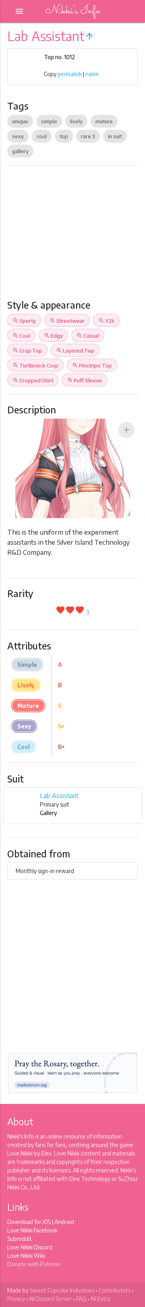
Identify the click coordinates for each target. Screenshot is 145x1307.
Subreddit (19, 1238)
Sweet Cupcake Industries (62, 1290)
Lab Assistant (59, 796)
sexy (18, 136)
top (64, 136)
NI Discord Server (50, 1298)
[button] (126, 430)
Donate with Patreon (34, 1264)
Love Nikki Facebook (32, 1230)
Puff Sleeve (84, 380)
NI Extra (100, 1298)
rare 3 (88, 136)
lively (76, 121)
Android (64, 1221)
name (92, 74)
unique (20, 121)
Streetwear (67, 320)
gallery (20, 151)
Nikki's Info (72, 11)
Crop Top (27, 350)
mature (104, 121)
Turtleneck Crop (35, 365)
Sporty (24, 320)
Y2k (106, 320)
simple (49, 121)
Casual (88, 335)
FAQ (81, 1298)
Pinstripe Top (92, 365)
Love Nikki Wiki (26, 1255)
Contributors (114, 1290)
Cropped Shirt (32, 380)
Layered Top (75, 350)
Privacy (16, 1298)
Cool (21, 335)
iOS (47, 1221)
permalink (70, 74)
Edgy (53, 335)
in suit (115, 136)
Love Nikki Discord (29, 1247)
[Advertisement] (72, 235)
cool (42, 136)
